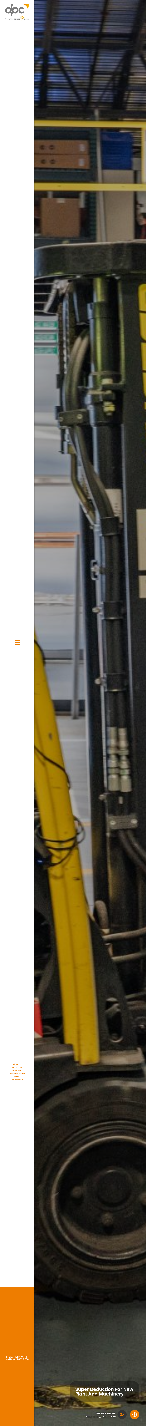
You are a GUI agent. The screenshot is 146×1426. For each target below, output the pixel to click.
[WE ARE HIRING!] (122, 1414)
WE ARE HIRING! (106, 1413)
